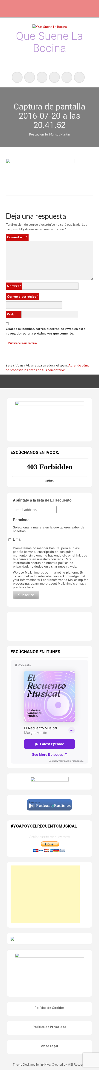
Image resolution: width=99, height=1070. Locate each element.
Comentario (17, 237)
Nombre (14, 286)
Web (10, 314)
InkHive (45, 1064)
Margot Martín (59, 134)
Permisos (21, 520)
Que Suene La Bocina (49, 42)
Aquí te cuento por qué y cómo (49, 837)
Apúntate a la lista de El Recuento (42, 500)
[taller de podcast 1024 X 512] (49, 418)
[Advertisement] (45, 894)
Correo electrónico (22, 296)
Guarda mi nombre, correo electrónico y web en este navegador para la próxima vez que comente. (45, 331)
